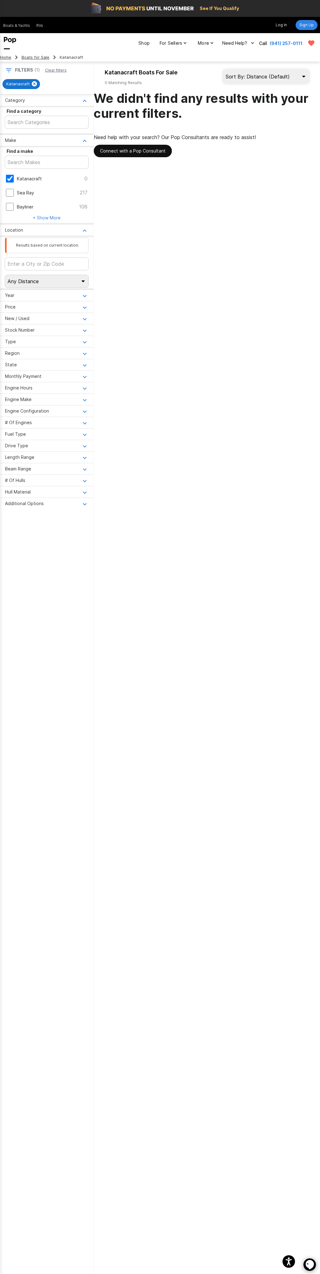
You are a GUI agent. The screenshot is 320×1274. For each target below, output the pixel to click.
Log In (281, 25)
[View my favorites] (311, 43)
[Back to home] (10, 43)
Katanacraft (29, 178)
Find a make (20, 151)
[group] (21, 84)
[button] (288, 1261)
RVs (39, 25)
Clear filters (56, 70)
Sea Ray (25, 192)
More (203, 43)
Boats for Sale (35, 57)
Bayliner (25, 206)
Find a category (24, 111)
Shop (144, 43)
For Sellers (171, 43)
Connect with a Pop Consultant (133, 150)
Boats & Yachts (16, 25)
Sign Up (306, 25)
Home (5, 57)
